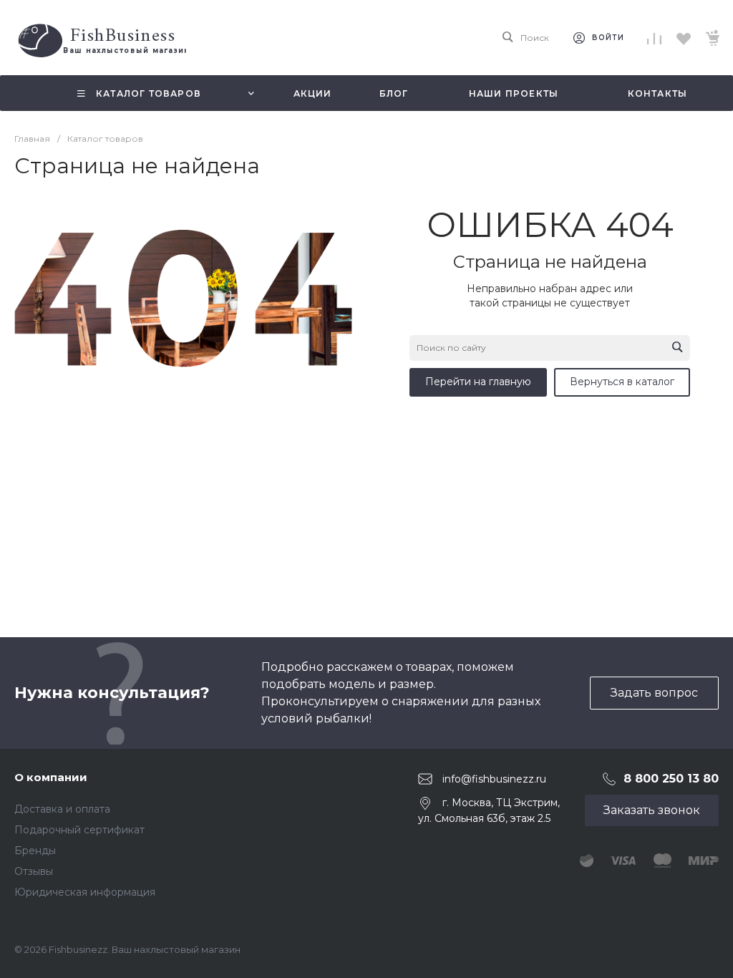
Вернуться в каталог (622, 381)
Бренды (35, 850)
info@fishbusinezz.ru (494, 779)
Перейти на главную (478, 381)
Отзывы (33, 871)
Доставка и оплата (62, 809)
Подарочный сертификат (79, 829)
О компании (50, 777)
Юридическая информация (84, 892)
